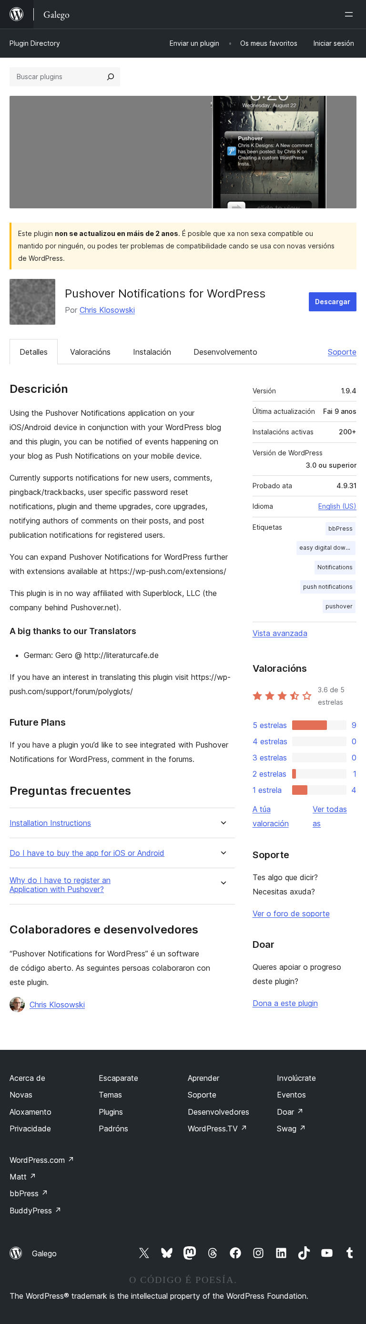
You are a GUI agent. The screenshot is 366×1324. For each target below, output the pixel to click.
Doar (290, 1112)
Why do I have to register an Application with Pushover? (60, 885)
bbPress (340, 528)
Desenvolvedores (218, 1112)
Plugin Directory (35, 43)
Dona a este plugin (285, 1003)
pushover (339, 606)
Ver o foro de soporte (291, 913)
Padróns (113, 1128)
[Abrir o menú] (351, 14)
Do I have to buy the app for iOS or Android (87, 853)
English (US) (337, 506)
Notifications (335, 567)
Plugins (111, 1112)
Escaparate (118, 1078)
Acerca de (27, 1078)
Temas (110, 1094)
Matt (23, 1176)
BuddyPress (35, 1210)
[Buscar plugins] (110, 76)
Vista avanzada (280, 633)
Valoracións (90, 352)
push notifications (328, 586)
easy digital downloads (327, 547)
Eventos (291, 1094)
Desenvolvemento (225, 352)
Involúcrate (296, 1078)
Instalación (152, 352)
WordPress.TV (217, 1128)
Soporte (342, 352)
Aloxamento (30, 1112)
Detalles (34, 352)
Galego (44, 1253)
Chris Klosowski (107, 310)
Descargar (332, 302)
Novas (21, 1094)
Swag (291, 1128)
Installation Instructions (50, 823)
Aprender (203, 1078)
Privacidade (30, 1128)
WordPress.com (42, 1160)
